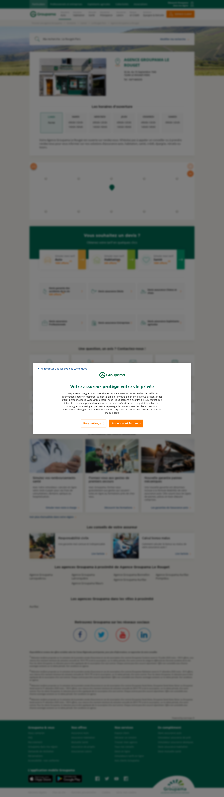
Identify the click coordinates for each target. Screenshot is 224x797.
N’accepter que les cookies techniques (64, 368)
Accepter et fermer (125, 423)
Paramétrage (92, 423)
